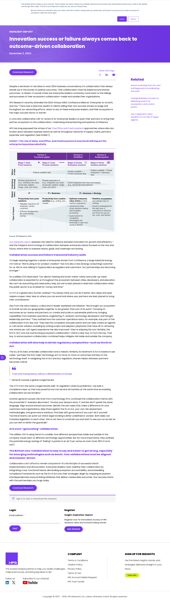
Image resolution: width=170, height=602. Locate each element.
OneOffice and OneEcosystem (68, 128)
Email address (16, 515)
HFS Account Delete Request (82, 577)
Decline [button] (133, 19)
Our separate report (20, 241)
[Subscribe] (3, 357)
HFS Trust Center (76, 581)
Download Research (23, 72)
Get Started (73, 529)
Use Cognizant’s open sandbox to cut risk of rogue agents (145, 117)
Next (15, 528)
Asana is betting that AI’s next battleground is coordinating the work (146, 88)
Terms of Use (74, 573)
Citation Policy (75, 564)
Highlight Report (21, 31)
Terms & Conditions (78, 560)
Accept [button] (122, 19)
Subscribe (132, 575)
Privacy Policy (75, 568)
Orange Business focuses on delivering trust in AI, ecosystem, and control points (145, 102)
